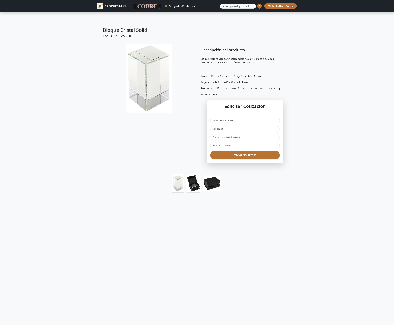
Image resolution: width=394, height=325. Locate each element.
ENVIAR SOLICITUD (245, 155)
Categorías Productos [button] (181, 6)
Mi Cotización (282, 6)
